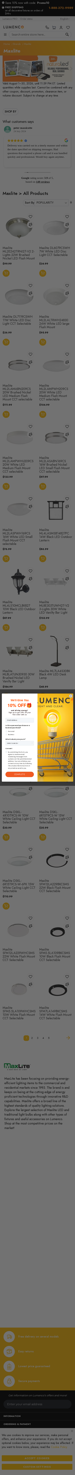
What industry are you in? (15, 739)
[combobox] (19, 743)
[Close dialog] (70, 696)
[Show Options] (32, 743)
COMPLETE (19, 774)
